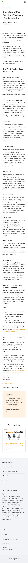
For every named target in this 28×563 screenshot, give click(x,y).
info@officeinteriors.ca (7, 549)
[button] (25, 439)
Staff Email (4, 530)
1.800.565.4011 (6, 547)
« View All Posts (7, 8)
